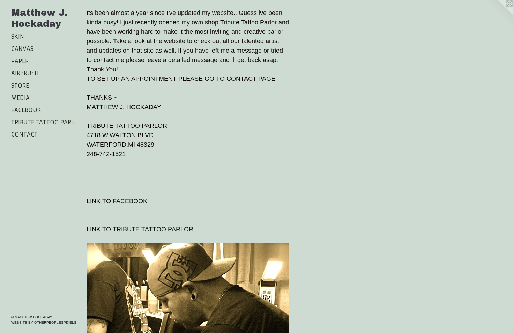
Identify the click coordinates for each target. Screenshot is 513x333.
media (20, 97)
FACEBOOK (130, 201)
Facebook (26, 110)
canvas (22, 48)
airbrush (25, 73)
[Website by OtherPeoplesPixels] (499, 14)
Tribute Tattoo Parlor (46, 122)
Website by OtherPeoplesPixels (43, 322)
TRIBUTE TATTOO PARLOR (153, 229)
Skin (17, 36)
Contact (24, 134)
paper (20, 60)
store (20, 85)
